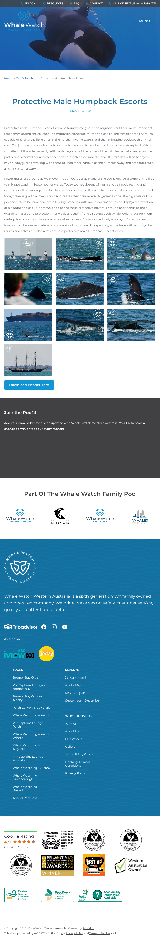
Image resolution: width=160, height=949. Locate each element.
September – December (82, 700)
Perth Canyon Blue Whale (31, 707)
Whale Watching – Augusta (26, 747)
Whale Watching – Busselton (26, 788)
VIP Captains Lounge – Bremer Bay (29, 687)
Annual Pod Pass (25, 798)
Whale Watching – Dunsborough (26, 777)
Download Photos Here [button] (29, 385)
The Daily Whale (26, 78)
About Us (72, 731)
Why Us (71, 723)
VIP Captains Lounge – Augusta (29, 758)
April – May (73, 685)
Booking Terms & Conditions (77, 763)
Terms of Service (99, 933)
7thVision (88, 928)
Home (8, 78)
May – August (75, 693)
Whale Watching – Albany (31, 768)
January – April (76, 677)
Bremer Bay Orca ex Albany (27, 698)
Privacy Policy (75, 773)
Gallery (70, 747)
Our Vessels (73, 739)
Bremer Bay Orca (25, 677)
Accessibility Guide (79, 754)
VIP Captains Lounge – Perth (29, 724)
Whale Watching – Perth (31, 715)
